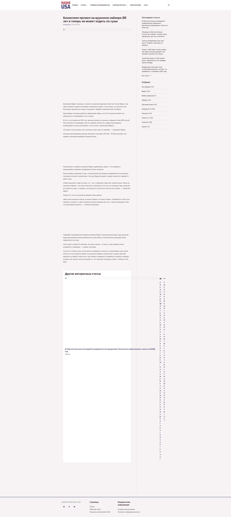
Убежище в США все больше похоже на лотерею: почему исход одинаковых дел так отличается (160, 367)
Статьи (83, 5)
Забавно (145, 100)
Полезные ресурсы (119, 5)
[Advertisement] (97, 89)
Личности (145, 113)
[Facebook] (64, 506)
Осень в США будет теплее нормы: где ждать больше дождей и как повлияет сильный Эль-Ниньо (154, 52)
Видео (144, 91)
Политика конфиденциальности (129, 512)
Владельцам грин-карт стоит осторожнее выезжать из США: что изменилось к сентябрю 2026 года (154, 69)
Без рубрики (146, 87)
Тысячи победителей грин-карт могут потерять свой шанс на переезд (153, 43)
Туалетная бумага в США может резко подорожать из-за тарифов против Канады (154, 60)
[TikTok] (69, 506)
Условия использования (126, 509)
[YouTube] (74, 506)
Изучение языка (147, 104)
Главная (75, 5)
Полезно (145, 122)
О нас (146, 5)
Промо (144, 127)
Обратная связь (135, 5)
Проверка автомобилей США (100, 5)
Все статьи (145, 76)
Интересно (67, 24)
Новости (67, 354)
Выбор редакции (148, 96)
